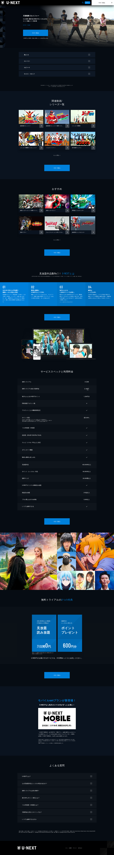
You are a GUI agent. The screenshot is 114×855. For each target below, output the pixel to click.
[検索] (83, 2)
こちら (46, 38)
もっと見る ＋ (57, 155)
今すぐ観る (102, 3)
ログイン (87, 2)
